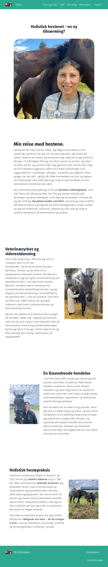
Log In (97, 4)
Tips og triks (50, 4)
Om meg (72, 4)
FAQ (62, 4)
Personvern (93, 552)
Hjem (19, 4)
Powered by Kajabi (95, 560)
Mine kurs (84, 4)
